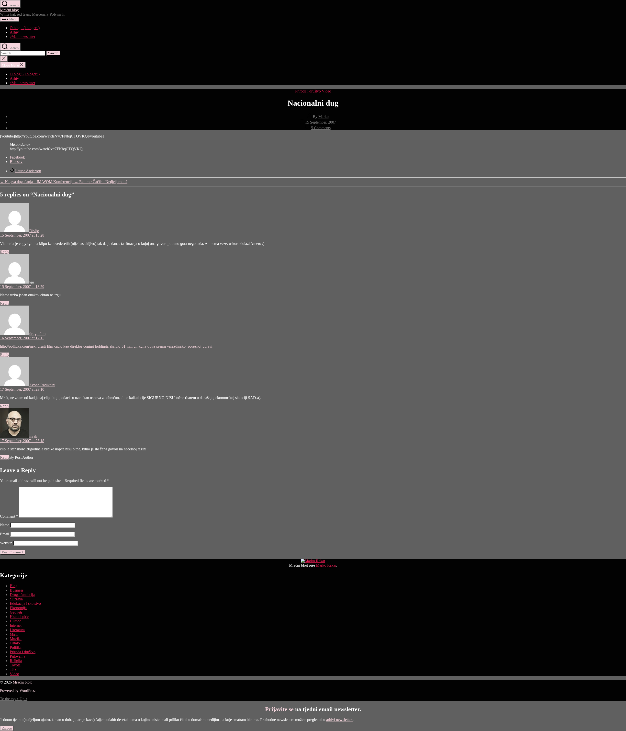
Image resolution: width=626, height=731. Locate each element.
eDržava (16, 599)
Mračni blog (9, 10)
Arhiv (14, 32)
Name (4, 525)
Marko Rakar (326, 565)
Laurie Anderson (28, 171)
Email (4, 534)
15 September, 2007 (320, 122)
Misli (14, 634)
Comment (9, 516)
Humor (15, 621)
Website (6, 543)
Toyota (15, 665)
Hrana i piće (19, 617)
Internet (16, 625)
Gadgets (16, 612)
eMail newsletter (22, 36)
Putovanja (17, 656)
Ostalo (15, 643)
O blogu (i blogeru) (25, 28)
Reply (4, 252)
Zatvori (7, 728)
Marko (323, 116)
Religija (16, 661)
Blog (13, 586)
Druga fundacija (22, 595)
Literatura (17, 630)
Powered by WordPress (18, 690)
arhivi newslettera (339, 720)
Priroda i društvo (308, 91)
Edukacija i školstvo (25, 603)
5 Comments (321, 128)
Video (326, 91)
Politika (16, 647)
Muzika (16, 639)
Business (16, 590)
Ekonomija (18, 608)
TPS (13, 669)
